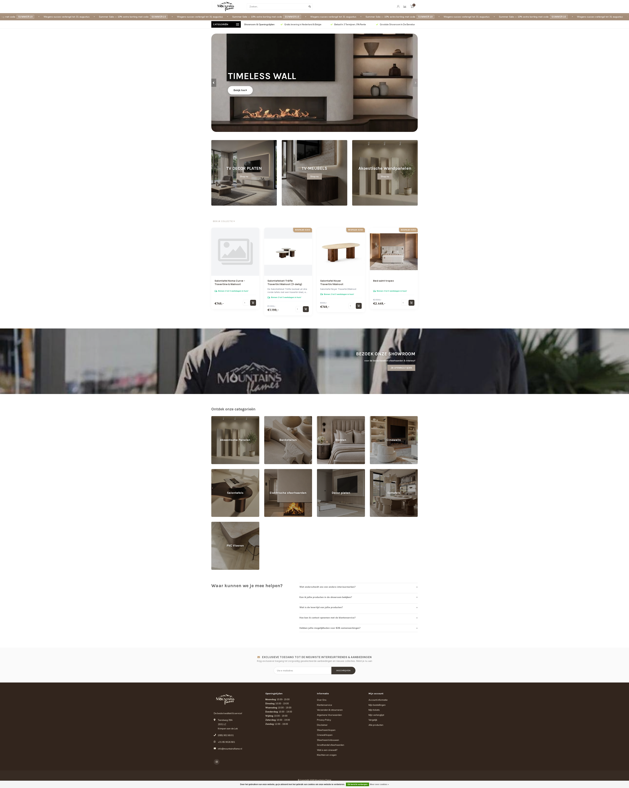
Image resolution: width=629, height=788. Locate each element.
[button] (213, 83)
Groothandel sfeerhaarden (330, 745)
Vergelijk (373, 720)
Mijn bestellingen (377, 705)
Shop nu (244, 176)
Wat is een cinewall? (327, 750)
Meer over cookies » (379, 784)
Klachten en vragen (327, 755)
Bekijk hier (240, 90)
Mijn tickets (374, 710)
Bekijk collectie (223, 221)
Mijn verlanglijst (376, 715)
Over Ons (321, 700)
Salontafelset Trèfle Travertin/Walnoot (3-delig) (284, 282)
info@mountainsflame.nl (230, 748)
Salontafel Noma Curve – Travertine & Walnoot (230, 282)
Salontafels (217, 470)
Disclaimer (322, 725)
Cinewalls (375, 417)
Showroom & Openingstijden (259, 24)
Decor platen (323, 470)
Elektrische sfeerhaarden (277, 470)
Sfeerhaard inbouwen (328, 740)
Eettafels (374, 470)
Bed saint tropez (383, 280)
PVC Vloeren (217, 523)
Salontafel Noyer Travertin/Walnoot (331, 282)
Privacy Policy (324, 720)
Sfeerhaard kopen (326, 730)
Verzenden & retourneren (330, 710)
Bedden (321, 417)
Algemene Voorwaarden (329, 715)
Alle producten (376, 725)
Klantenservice (324, 705)
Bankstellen (270, 417)
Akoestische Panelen (222, 417)
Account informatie (378, 700)
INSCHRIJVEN (343, 670)
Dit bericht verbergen (357, 784)
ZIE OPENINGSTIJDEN (401, 367)
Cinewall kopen (325, 735)
